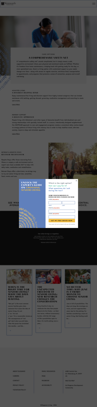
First (50, 205)
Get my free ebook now (61, 220)
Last (63, 205)
